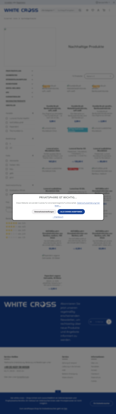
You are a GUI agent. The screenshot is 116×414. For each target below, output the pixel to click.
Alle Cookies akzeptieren (71, 212)
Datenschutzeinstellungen (44, 212)
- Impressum (58, 217)
